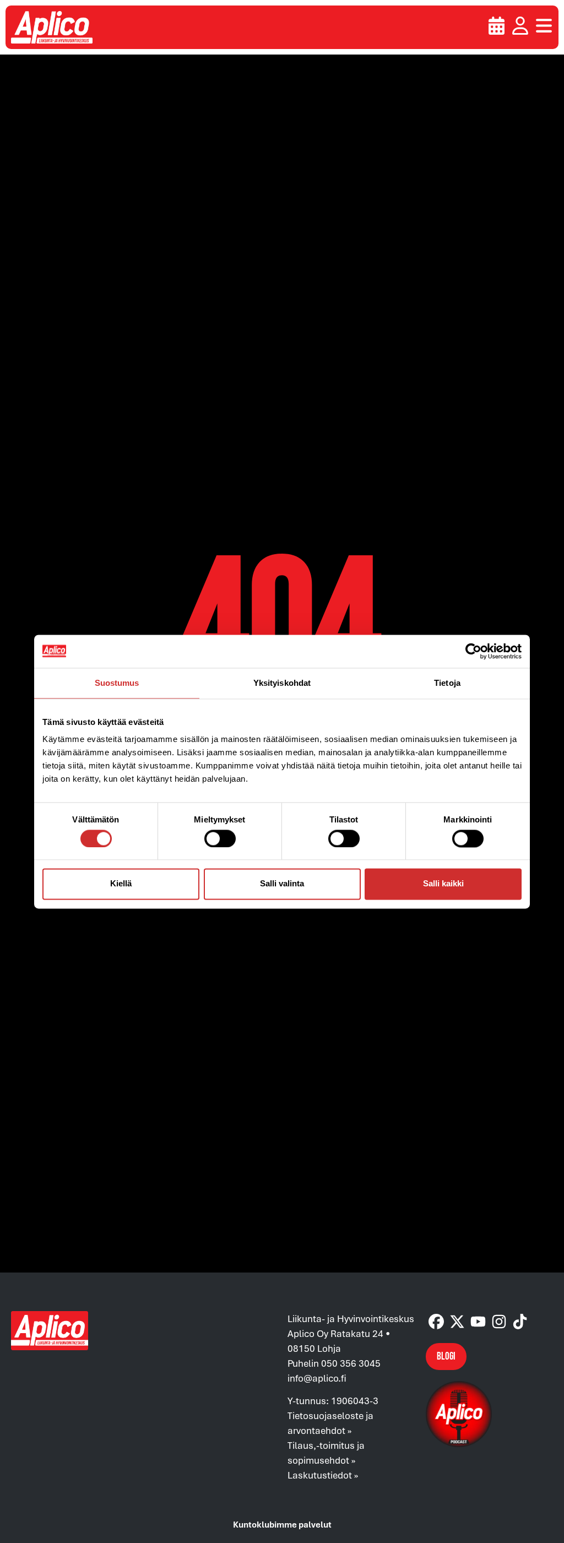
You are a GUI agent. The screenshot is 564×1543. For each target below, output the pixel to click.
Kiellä (121, 884)
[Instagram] (499, 1321)
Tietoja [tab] (447, 682)
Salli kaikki (443, 884)
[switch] (220, 838)
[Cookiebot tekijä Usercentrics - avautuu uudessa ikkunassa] (473, 651)
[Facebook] (436, 1321)
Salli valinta (282, 884)
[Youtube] (478, 1321)
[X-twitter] (457, 1321)
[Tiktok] (519, 1321)
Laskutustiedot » (323, 1475)
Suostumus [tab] (117, 682)
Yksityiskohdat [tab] (282, 682)
